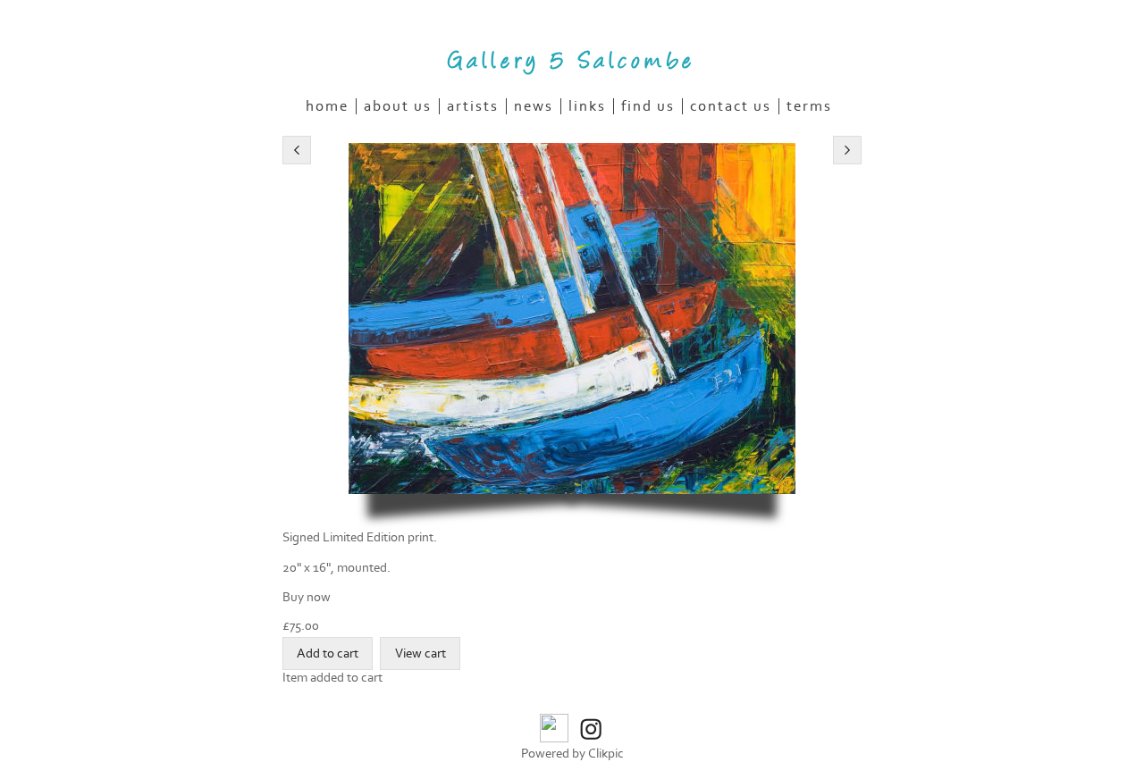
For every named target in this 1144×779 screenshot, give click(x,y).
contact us (730, 106)
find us (648, 106)
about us (398, 106)
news (533, 106)
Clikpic (606, 753)
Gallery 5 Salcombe (572, 58)
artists (473, 106)
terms (809, 106)
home (327, 106)
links (587, 106)
